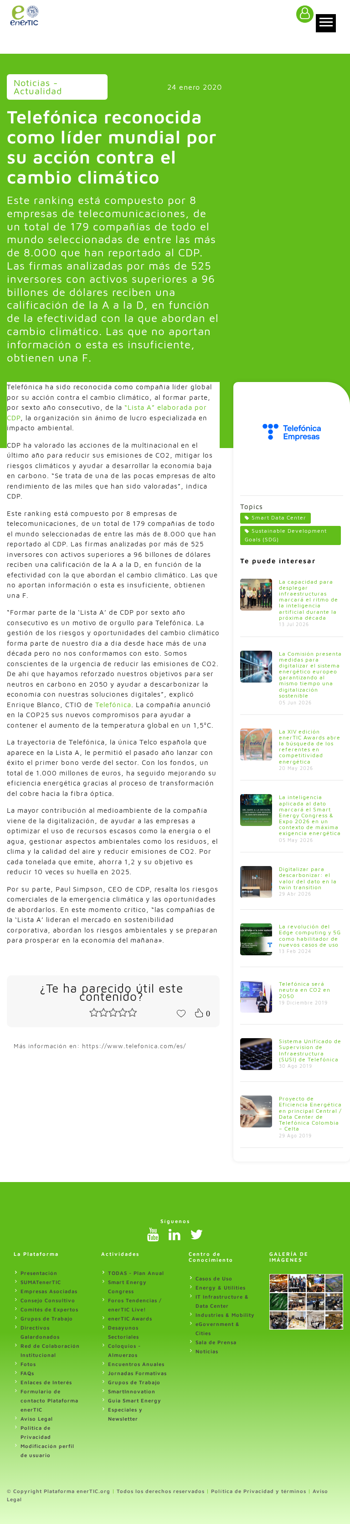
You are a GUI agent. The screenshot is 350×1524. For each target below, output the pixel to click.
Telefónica (113, 704)
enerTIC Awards (130, 1318)
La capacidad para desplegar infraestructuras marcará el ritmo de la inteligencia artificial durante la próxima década (308, 599)
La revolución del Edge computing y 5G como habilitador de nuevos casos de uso (310, 935)
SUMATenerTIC (41, 1282)
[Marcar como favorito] (181, 1013)
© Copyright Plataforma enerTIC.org (58, 1491)
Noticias (207, 1351)
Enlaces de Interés (46, 1382)
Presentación (39, 1273)
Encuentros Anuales (136, 1364)
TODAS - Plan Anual (136, 1273)
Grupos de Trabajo (47, 1318)
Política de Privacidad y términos (258, 1491)
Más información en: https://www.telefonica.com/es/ (100, 1046)
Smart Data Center (279, 517)
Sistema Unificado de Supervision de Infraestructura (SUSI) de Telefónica (310, 1050)
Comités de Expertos (49, 1309)
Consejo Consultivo (48, 1300)
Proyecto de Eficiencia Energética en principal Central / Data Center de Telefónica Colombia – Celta (310, 1113)
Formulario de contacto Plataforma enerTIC (49, 1400)
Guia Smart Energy (134, 1400)
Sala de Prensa (216, 1342)
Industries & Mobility (225, 1315)
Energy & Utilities (221, 1287)
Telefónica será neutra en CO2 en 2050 (304, 989)
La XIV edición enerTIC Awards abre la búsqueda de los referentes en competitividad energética (309, 746)
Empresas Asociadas (49, 1291)
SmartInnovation (131, 1391)
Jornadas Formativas (137, 1373)
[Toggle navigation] (326, 23)
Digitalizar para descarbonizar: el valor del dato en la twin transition (308, 878)
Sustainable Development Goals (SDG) (286, 535)
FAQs (27, 1373)
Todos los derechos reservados (161, 1491)
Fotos (28, 1364)
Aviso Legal (37, 1419)
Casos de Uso (214, 1278)
